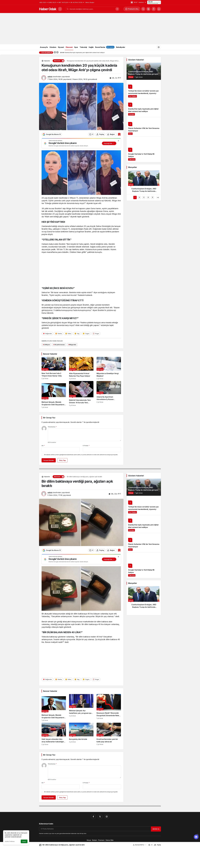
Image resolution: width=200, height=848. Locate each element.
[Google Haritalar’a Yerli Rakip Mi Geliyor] (144, 149)
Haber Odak (47, 9)
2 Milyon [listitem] (46, 344)
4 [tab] (148, 197)
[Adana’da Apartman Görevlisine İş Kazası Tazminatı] (109, 394)
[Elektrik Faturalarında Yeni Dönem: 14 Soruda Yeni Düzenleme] (81, 394)
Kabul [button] (24, 841)
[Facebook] (93, 816)
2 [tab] (139, 197)
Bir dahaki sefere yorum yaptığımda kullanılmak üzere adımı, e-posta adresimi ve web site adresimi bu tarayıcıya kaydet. (81, 454)
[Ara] (143, 9)
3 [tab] (143, 197)
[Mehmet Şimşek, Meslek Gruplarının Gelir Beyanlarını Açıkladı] (54, 394)
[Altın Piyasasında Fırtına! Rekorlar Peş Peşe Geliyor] (81, 368)
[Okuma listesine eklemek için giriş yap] (119, 134)
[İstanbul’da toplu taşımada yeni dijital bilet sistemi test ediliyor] (144, 108)
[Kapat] (118, 140)
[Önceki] (55, 52)
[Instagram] (106, 816)
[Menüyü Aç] (60, 9)
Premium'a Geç (133, 9)
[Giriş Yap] (154, 9)
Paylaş (159, 845)
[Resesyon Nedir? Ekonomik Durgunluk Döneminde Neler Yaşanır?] (109, 707)
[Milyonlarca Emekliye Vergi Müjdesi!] (109, 368)
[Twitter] (100, 816)
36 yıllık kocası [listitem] (59, 344)
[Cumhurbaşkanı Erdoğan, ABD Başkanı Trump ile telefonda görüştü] (144, 71)
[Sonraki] (57, 52)
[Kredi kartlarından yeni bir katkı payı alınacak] (109, 734)
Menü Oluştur (90, 2)
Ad (43, 445)
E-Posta (86, 445)
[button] (148, 9)
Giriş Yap (62, 460)
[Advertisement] (100, 28)
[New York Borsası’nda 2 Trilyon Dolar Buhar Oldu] (54, 368)
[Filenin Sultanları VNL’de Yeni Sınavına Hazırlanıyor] (144, 126)
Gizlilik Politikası (10, 841)
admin (50, 77)
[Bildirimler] (159, 9)
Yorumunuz (52, 427)
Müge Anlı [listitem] (72, 344)
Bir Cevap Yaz (49, 418)
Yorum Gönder (48, 460)
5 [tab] (152, 197)
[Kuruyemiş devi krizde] (81, 734)
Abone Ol (155, 829)
